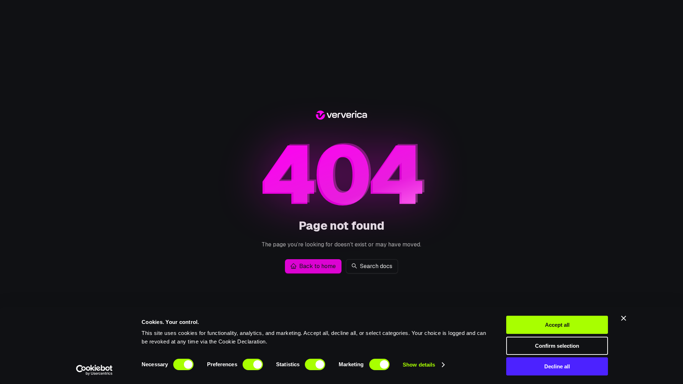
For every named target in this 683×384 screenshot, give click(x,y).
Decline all (557, 366)
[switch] (253, 364)
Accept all (557, 325)
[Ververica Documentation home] (341, 116)
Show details (419, 365)
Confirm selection (557, 346)
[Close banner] (623, 318)
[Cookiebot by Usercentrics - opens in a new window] (94, 370)
